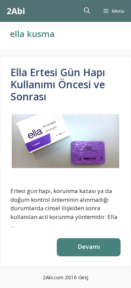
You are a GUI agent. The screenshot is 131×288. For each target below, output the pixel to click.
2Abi (16, 11)
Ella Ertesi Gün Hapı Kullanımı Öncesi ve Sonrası (57, 84)
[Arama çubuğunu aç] (87, 11)
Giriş (83, 277)
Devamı (89, 247)
